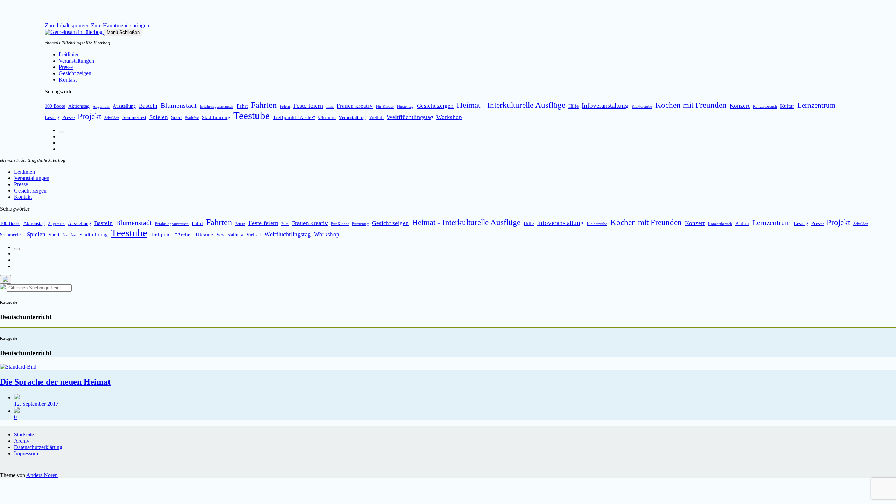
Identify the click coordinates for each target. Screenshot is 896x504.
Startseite (24, 435)
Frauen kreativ (355, 106)
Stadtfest (192, 118)
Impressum (26, 453)
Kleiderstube (642, 106)
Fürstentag (405, 106)
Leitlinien (69, 54)
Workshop (449, 117)
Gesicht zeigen (75, 73)
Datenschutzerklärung (38, 447)
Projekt (89, 116)
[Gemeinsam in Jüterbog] (74, 32)
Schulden (111, 118)
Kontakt (68, 80)
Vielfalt (376, 117)
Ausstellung (124, 106)
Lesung (52, 117)
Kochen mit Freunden (691, 105)
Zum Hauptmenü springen (120, 25)
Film (330, 106)
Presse (66, 67)
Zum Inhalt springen (67, 25)
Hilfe (573, 106)
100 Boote (55, 106)
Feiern (285, 106)
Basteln (148, 106)
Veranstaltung (352, 117)
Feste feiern (308, 105)
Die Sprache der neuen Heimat (55, 381)
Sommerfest (134, 117)
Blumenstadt (179, 105)
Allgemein (101, 106)
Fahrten (264, 105)
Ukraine (327, 117)
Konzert (740, 106)
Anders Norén (42, 475)
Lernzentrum (816, 105)
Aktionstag (79, 106)
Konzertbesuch (765, 106)
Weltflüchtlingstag (410, 116)
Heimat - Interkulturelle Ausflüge (511, 105)
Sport (176, 117)
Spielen (158, 117)
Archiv (21, 441)
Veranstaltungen (76, 61)
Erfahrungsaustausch (216, 106)
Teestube (251, 115)
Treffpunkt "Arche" (294, 117)
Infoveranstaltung (605, 105)
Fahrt (242, 106)
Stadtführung (216, 117)
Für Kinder (385, 106)
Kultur (787, 106)
